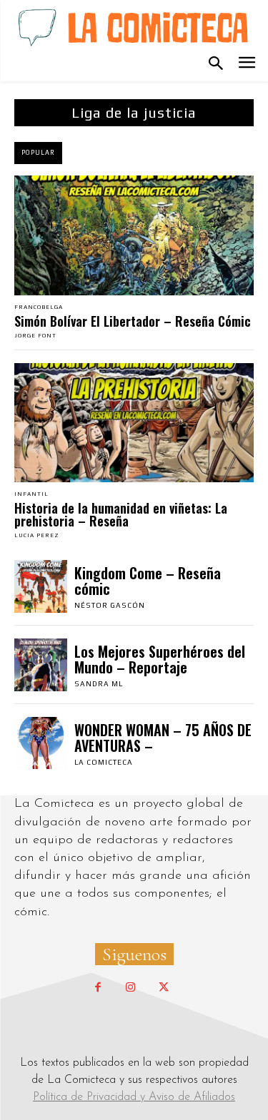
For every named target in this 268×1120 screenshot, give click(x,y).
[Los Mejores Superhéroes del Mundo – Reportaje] (40, 664)
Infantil (31, 494)
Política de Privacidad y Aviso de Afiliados (134, 1097)
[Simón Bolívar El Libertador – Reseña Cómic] (134, 235)
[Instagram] (131, 988)
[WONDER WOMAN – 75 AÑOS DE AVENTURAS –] (40, 743)
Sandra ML (98, 684)
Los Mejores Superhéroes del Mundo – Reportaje (159, 659)
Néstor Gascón (109, 605)
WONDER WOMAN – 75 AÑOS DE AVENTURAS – (163, 737)
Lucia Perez (36, 535)
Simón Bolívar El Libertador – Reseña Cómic (132, 321)
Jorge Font (35, 335)
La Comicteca (103, 762)
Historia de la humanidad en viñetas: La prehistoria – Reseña (120, 514)
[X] (164, 988)
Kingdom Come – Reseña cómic (147, 580)
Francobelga (38, 307)
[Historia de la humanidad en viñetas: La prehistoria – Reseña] (134, 423)
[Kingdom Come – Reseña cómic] (40, 586)
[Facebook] (98, 988)
